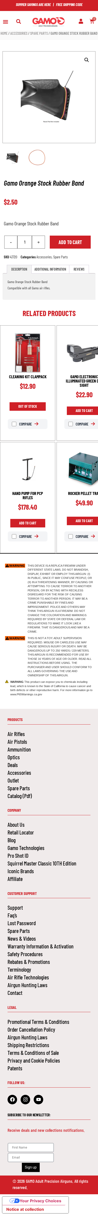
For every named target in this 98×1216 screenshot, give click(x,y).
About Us (16, 824)
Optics (14, 757)
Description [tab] (19, 269)
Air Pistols (17, 741)
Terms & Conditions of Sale (33, 1052)
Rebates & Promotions (29, 961)
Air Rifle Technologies (28, 977)
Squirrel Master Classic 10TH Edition (42, 863)
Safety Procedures (25, 954)
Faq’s (12, 915)
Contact (15, 992)
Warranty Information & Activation (41, 946)
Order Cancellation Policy (31, 1029)
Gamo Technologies (26, 847)
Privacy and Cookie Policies (34, 1060)
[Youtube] (38, 1099)
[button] (5, 21)
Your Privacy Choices (40, 1200)
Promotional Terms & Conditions (38, 1021)
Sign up (31, 1167)
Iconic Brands (21, 871)
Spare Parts (39, 33)
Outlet (13, 780)
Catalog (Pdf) (20, 796)
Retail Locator (21, 832)
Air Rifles (16, 734)
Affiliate (15, 878)
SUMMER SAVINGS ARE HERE (33, 4)
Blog (12, 840)
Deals (13, 765)
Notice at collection (25, 1209)
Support (15, 907)
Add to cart (70, 242)
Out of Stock (27, 406)
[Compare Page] (38, 423)
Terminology (19, 969)
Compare (25, 424)
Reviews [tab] (79, 269)
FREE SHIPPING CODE (69, 4)
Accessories (18, 33)
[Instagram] (25, 1099)
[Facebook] (12, 1099)
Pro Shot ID (18, 855)
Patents (15, 1068)
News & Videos (22, 938)
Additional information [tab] (50, 269)
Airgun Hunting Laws (27, 985)
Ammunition (19, 749)
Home (4, 33)
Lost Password (22, 923)
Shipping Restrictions (28, 1045)
